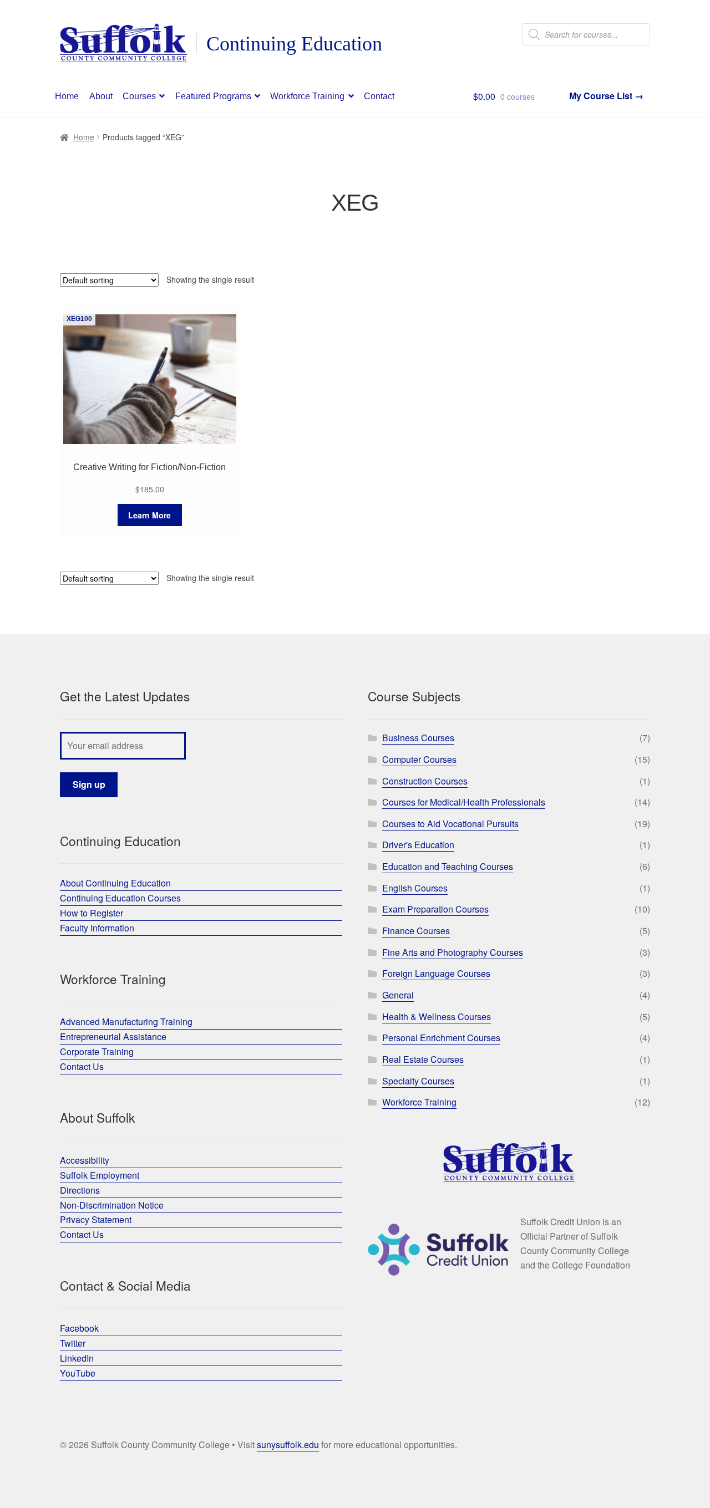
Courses (139, 96)
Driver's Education (418, 844)
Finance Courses (416, 930)
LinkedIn (77, 1358)
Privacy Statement (95, 1219)
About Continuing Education (115, 883)
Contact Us (82, 1066)
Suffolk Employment (99, 1175)
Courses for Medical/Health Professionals (463, 802)
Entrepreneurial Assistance (113, 1036)
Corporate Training (97, 1051)
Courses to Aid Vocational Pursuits (450, 823)
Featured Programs (213, 96)
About (101, 96)
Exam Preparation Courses (435, 909)
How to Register (91, 912)
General (398, 995)
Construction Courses (425, 781)
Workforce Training (307, 96)
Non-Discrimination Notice (112, 1205)
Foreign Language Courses (436, 973)
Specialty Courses (418, 1080)
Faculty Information (97, 927)
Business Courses (418, 737)
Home (67, 96)
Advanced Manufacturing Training (126, 1021)
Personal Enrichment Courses (441, 1037)
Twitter (72, 1343)
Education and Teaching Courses (447, 866)
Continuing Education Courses (120, 897)
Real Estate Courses (423, 1059)
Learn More (149, 515)
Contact (379, 96)
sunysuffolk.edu (288, 1444)
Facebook (79, 1328)
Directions (80, 1190)
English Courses (415, 888)
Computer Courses (419, 759)
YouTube (77, 1373)
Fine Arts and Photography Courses (452, 952)
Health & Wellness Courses (436, 1016)
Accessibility (84, 1160)
